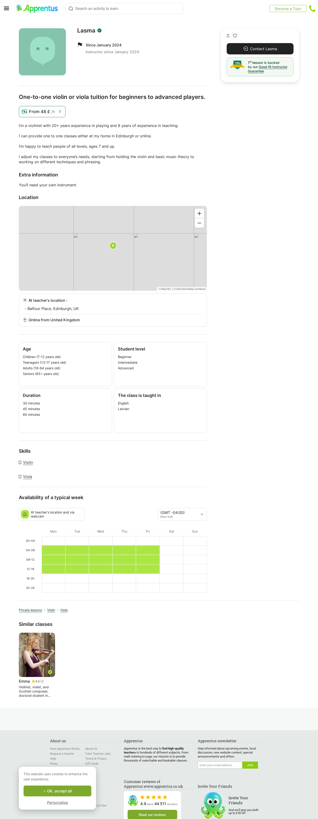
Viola (27, 476)
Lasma (86, 31)
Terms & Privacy (96, 758)
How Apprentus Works (65, 748)
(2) (42, 681)
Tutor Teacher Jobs (98, 753)
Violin (28, 462)
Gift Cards (92, 763)
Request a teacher (62, 753)
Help (53, 758)
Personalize (57, 802)
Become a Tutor (288, 8)
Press (54, 763)
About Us (91, 748)
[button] (235, 35)
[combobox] (124, 8)
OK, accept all (59, 791)
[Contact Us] (312, 8)
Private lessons (30, 610)
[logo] (39, 8)
